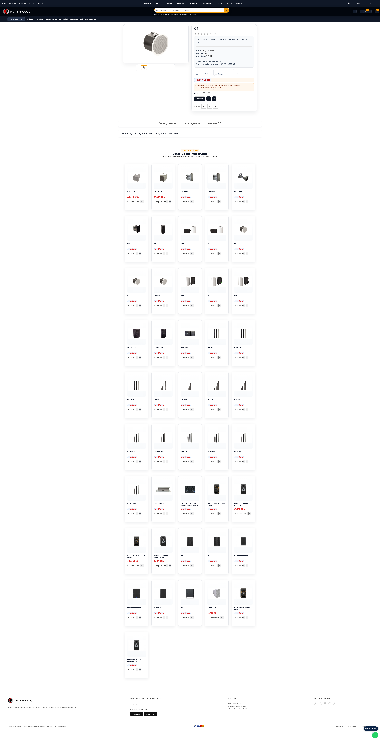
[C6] (243, 229)
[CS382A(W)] (216, 437)
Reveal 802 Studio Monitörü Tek (241, 504)
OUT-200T (158, 191)
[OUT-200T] (163, 177)
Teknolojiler (181, 3)
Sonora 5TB (212, 607)
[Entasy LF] (243, 333)
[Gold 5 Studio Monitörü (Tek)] (136, 541)
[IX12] (190, 541)
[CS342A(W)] (163, 437)
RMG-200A (238, 191)
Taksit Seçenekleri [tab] (191, 123)
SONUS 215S (185, 347)
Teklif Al (185, 202)
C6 (235, 243)
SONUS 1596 (131, 347)
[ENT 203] (163, 385)
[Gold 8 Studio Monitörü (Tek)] (243, 593)
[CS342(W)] (136, 437)
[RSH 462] (136, 229)
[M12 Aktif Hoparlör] (136, 593)
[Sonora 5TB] (216, 593)
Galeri (229, 3)
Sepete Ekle (134, 202)
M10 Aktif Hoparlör (241, 555)
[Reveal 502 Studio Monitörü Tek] (136, 645)
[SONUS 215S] (190, 333)
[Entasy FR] (216, 333)
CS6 (182, 243)
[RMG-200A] (243, 177)
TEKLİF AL (199, 99)
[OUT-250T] (136, 177)
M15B (182, 607)
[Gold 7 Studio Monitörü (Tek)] (216, 489)
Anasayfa (148, 3)
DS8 (209, 295)
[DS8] (216, 281)
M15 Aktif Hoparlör (161, 607)
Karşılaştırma (51, 19)
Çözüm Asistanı (207, 3)
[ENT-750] (136, 385)
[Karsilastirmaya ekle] (214, 98)
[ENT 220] (243, 385)
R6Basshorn (212, 191)
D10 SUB (157, 295)
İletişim (239, 3)
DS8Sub (237, 295)
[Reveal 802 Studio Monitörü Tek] (243, 489)
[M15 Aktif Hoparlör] (163, 593)
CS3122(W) (238, 451)
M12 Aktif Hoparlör (134, 607)
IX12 (182, 555)
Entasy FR (211, 347)
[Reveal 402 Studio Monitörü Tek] (163, 541)
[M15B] (190, 593)
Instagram (32, 3)
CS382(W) (184, 451)
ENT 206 (184, 399)
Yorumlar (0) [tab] (214, 123)
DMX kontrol (192, 14)
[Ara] (226, 10)
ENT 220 (237, 399)
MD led (4, 3)
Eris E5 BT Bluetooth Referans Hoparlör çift (189, 504)
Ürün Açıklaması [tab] (167, 123)
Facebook (22, 3)
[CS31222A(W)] (136, 489)
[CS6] (190, 229)
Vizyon (158, 3)
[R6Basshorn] (216, 177)
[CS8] (216, 229)
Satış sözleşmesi (337, 726)
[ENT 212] (216, 385)
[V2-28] (163, 229)
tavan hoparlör (183, 14)
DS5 (182, 295)
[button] (16, 19)
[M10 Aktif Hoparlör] (243, 541)
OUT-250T (131, 191)
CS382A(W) (212, 451)
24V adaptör (174, 14)
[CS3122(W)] (243, 437)
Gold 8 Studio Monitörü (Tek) (243, 608)
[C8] (136, 281)
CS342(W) (131, 451)
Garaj (220, 3)
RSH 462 (130, 243)
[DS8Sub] (243, 281)
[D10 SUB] (163, 281)
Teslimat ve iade (367, 726)
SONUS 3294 (158, 347)
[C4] (156, 43)
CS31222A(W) (132, 503)
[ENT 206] (190, 385)
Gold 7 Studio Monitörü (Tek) (216, 504)
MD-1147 (209, 56)
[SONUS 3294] (163, 333)
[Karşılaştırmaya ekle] (143, 201)
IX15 (209, 555)
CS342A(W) (158, 451)
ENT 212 (210, 399)
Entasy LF (237, 347)
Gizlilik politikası (352, 726)
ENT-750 (130, 399)
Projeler (169, 3)
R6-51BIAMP (185, 191)
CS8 (209, 243)
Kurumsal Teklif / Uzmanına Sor (83, 19)
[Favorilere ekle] (208, 98)
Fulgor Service (208, 50)
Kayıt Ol (359, 3)
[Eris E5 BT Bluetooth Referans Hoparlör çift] (190, 489)
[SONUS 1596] (136, 333)
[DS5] (190, 281)
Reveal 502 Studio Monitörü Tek (134, 660)
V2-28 (156, 243)
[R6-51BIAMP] (190, 177)
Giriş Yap (372, 3)
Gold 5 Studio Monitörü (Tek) (136, 556)
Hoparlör (208, 53)
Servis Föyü (63, 19)
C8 (128, 295)
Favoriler (39, 19)
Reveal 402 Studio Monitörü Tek (161, 556)
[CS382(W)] (190, 437)
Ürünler (30, 19)
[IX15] (216, 541)
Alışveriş (193, 3)
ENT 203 (157, 399)
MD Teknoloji (13, 3)
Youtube (40, 3)
